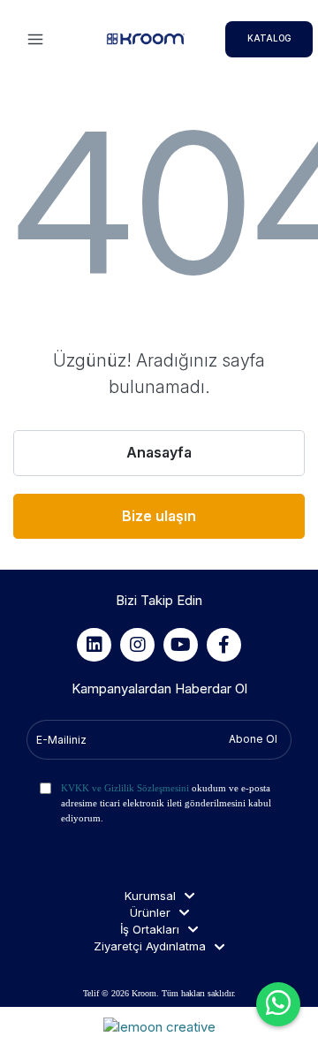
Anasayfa (159, 452)
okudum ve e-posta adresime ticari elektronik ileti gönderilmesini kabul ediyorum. (166, 803)
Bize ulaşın (159, 516)
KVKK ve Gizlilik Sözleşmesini (125, 788)
